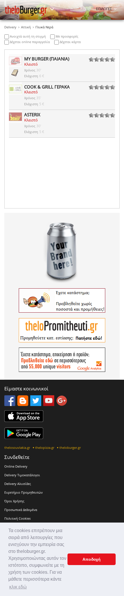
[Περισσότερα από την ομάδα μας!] (52, 9)
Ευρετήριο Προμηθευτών (23, 492)
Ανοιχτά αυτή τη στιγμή (27, 36)
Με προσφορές (66, 36)
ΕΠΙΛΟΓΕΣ (104, 8)
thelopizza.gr (44, 447)
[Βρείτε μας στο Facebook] (9, 404)
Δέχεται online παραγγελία (29, 42)
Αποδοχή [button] (91, 559)
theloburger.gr (70, 447)
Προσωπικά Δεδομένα (20, 510)
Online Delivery (15, 466)
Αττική (26, 27)
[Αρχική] (26, 10)
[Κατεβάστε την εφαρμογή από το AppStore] (23, 420)
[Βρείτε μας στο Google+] (61, 404)
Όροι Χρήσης (14, 501)
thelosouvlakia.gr (17, 447)
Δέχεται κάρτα (70, 42)
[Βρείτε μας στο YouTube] (48, 404)
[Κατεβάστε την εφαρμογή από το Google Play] (23, 437)
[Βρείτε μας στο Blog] (22, 404)
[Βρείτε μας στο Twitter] (35, 404)
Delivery (10, 27)
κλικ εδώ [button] (18, 586)
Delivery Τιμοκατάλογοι (22, 475)
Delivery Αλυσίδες (17, 483)
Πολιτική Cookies (17, 518)
